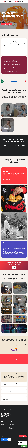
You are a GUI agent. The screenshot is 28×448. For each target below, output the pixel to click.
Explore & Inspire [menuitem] (3, 421)
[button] (0, 81)
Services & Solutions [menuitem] (11, 421)
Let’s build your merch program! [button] (7, 24)
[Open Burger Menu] (24, 1)
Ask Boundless (24, 446)
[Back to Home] (7, 2)
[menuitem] (2, 423)
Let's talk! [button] (16, 1)
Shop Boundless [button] (20, 1)
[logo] (6, 410)
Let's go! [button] (14, 267)
